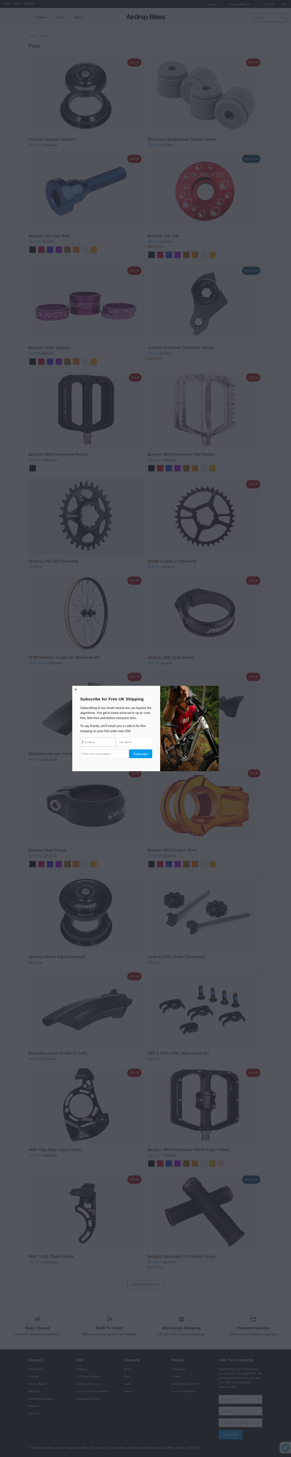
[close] (75, 689)
